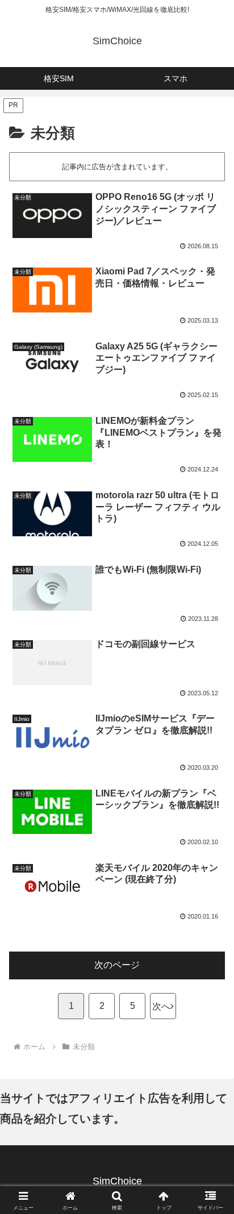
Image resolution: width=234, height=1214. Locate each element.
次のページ (117, 965)
